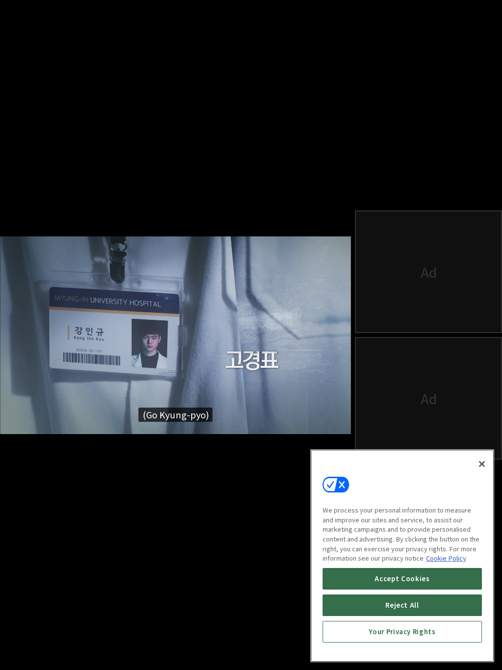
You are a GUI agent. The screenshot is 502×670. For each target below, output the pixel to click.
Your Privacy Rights (402, 631)
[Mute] (49, 648)
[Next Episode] (255, 648)
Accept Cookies (402, 578)
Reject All (402, 605)
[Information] (25, 648)
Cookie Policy (446, 558)
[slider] (156, 618)
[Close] (482, 464)
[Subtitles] (278, 648)
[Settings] (302, 648)
